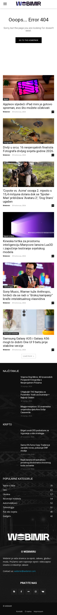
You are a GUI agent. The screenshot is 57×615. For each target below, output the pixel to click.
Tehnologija (8, 287)
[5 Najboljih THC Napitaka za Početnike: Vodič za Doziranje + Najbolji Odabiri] (10, 396)
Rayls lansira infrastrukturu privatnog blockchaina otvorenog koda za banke (36, 463)
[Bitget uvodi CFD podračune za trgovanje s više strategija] (10, 434)
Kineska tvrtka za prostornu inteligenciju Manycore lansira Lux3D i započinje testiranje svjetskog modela (28, 246)
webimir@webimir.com (25, 571)
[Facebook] (21, 591)
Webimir (6, 112)
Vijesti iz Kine (9, 236)
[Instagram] (36, 591)
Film (5, 186)
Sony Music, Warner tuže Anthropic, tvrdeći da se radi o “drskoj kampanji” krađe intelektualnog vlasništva (28, 295)
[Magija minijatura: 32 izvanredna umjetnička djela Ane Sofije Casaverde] (10, 410)
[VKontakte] (43, 591)
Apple (6, 99)
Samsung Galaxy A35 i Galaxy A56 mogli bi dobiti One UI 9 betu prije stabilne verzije (26, 342)
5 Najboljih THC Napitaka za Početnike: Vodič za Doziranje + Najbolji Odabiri (35, 395)
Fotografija (8, 142)
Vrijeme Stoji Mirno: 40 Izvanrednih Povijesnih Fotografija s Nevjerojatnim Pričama (36, 380)
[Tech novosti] (28, 3)
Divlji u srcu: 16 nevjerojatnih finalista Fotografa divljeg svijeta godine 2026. (28, 149)
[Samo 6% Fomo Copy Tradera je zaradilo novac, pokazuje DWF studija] (10, 449)
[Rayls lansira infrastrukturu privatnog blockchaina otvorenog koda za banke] (10, 464)
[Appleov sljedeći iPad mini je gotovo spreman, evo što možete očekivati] (28, 88)
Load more (27, 356)
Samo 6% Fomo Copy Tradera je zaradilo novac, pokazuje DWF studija (35, 448)
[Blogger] (14, 591)
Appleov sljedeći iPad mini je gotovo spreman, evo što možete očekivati (27, 106)
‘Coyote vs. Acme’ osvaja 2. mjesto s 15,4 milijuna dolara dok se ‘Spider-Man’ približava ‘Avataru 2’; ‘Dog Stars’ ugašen (28, 196)
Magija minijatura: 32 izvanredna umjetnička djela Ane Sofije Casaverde (36, 409)
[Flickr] (28, 591)
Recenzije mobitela (11, 334)
